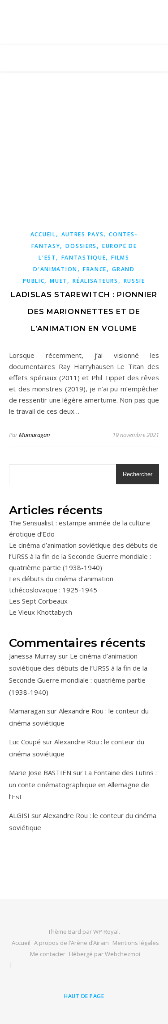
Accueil (43, 234)
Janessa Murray (32, 655)
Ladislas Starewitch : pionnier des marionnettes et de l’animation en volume (84, 311)
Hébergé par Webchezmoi (104, 954)
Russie (134, 281)
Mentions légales (135, 943)
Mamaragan (34, 435)
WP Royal (106, 931)
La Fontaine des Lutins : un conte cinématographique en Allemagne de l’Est (83, 784)
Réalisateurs (95, 281)
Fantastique (83, 257)
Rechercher (137, 474)
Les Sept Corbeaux (38, 600)
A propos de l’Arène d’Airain (71, 943)
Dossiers (81, 246)
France (95, 269)
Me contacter (47, 954)
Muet (58, 281)
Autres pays (82, 234)
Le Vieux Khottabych (40, 612)
